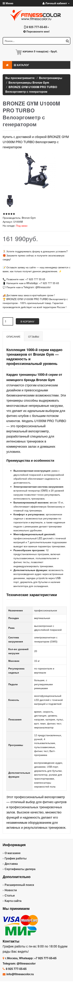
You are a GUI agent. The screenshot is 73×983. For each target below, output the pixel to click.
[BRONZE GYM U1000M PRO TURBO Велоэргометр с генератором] (10, 201)
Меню (9, 3)
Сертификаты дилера (20, 869)
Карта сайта (13, 901)
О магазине (13, 853)
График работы (16, 858)
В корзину (27, 321)
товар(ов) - (45, 51)
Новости (11, 890)
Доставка (11, 864)
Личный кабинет (56, 3)
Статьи (10, 895)
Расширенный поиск (19, 885)
